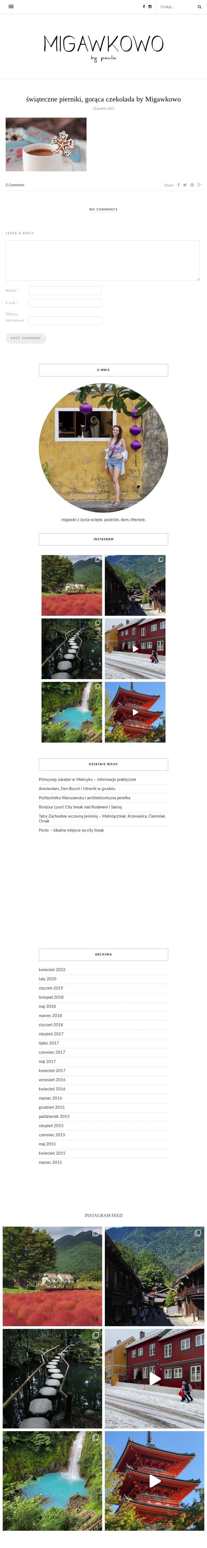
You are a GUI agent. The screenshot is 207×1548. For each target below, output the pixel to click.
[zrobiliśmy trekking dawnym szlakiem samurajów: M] (135, 585)
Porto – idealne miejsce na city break (71, 830)
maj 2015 (47, 1144)
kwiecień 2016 (52, 1089)
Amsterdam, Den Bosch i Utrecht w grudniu (77, 789)
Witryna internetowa (15, 317)
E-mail (12, 303)
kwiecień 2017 (52, 1071)
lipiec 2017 (49, 1043)
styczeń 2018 (51, 1025)
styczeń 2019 (51, 988)
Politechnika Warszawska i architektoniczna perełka (84, 798)
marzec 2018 (50, 1016)
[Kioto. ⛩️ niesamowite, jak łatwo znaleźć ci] (135, 712)
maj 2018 (47, 1007)
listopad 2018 (51, 997)
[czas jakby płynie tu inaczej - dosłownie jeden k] (72, 648)
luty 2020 (47, 979)
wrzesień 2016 (52, 1080)
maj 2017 (47, 1062)
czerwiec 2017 (52, 1052)
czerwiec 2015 (52, 1135)
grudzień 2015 (52, 1107)
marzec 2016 (50, 1098)
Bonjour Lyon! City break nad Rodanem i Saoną (80, 807)
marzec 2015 (50, 1163)
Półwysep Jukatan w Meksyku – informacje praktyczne (87, 780)
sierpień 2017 (51, 1034)
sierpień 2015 (51, 1126)
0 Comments (15, 185)
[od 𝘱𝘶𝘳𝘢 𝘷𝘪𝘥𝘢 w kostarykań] (72, 712)
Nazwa (12, 290)
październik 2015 (54, 1117)
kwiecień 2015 (52, 1153)
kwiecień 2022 (52, 970)
